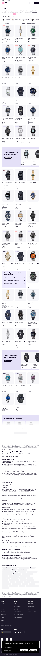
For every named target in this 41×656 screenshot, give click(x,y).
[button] (31, 3)
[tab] (4, 16)
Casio (5, 473)
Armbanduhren (5, 489)
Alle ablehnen (24, 650)
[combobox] (31, 23)
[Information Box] (9, 23)
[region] (20, 647)
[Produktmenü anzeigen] (38, 8)
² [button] (20, 142)
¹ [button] (17, 61)
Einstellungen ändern (8, 650)
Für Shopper (4, 0)
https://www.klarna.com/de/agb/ (7, 449)
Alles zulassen (33, 650)
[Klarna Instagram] (23, 632)
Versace (5, 477)
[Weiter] (38, 20)
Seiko (5, 468)
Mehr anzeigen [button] (20, 433)
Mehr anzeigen (34, 12)
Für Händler (8, 0)
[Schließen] (38, 642)
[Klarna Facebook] (15, 632)
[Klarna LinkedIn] (18, 632)
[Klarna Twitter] (21, 632)
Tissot (5, 464)
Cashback (18, 536)
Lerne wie (17, 14)
